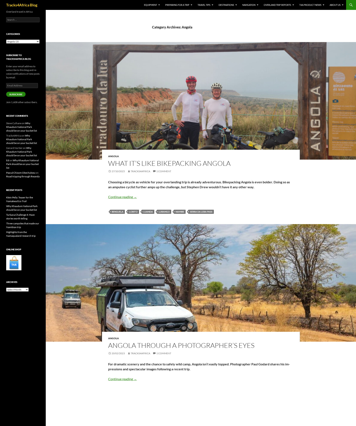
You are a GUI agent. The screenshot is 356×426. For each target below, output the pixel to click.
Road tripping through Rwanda (23, 176)
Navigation (248, 5)
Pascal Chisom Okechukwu (20, 172)
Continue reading (122, 197)
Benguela (117, 211)
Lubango (164, 211)
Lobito (133, 211)
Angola (113, 156)
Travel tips (204, 5)
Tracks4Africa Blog (21, 5)
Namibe (180, 211)
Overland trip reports (277, 5)
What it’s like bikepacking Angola (169, 163)
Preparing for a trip (177, 5)
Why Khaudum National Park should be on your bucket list (21, 127)
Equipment (150, 5)
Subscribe (15, 94)
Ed (7, 160)
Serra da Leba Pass (201, 211)
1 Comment (163, 171)
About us (335, 5)
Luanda (148, 211)
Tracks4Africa (140, 171)
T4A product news (310, 5)
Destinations (226, 5)
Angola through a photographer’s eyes (181, 345)
